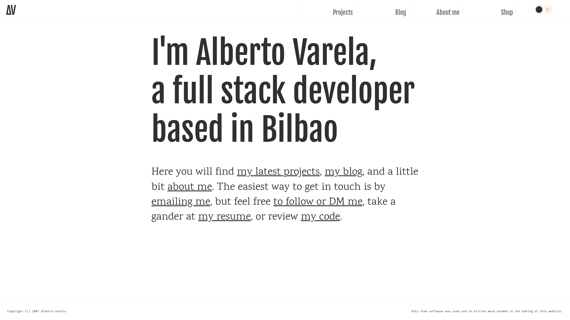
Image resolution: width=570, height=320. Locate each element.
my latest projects (278, 172)
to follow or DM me (317, 202)
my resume (224, 217)
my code (320, 217)
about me (189, 187)
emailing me (180, 202)
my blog (343, 172)
